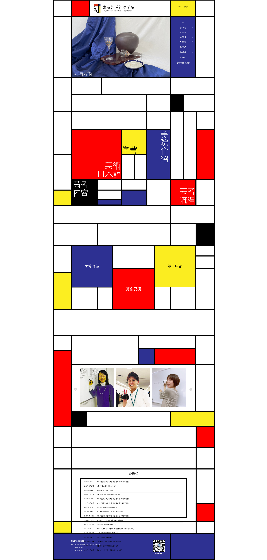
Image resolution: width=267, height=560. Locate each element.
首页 (183, 22)
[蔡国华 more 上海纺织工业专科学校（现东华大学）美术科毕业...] (134, 390)
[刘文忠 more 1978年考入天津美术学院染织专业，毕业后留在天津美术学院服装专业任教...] (98, 390)
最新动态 (183, 47)
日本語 (185, 7)
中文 (179, 7)
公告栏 (133, 473)
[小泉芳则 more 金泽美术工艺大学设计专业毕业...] (170, 390)
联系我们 (183, 57)
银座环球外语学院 (183, 63)
